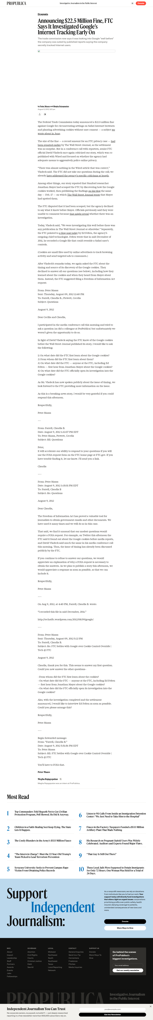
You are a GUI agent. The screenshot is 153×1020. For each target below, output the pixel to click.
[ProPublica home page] (56, 1000)
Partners (11, 964)
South (50, 958)
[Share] (40, 114)
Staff (9, 961)
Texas (50, 964)
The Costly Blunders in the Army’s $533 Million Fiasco (43, 840)
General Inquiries (76, 952)
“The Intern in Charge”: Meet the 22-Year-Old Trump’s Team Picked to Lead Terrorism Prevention (43, 855)
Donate (141, 3)
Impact (10, 955)
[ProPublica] (16, 3)
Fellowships (12, 976)
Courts (30, 958)
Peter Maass (45, 106)
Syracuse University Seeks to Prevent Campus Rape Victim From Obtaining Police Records (41, 869)
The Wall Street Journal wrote (83, 194)
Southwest (52, 961)
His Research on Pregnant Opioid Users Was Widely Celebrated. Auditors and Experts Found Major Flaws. (115, 842)
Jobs (9, 973)
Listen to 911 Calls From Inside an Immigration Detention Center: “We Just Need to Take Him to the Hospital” (116, 815)
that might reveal (79, 213)
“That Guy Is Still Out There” (102, 854)
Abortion (31, 952)
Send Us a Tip (75, 955)
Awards (10, 967)
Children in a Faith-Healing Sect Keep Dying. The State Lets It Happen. (43, 828)
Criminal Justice (34, 961)
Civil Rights (32, 955)
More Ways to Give (125, 928)
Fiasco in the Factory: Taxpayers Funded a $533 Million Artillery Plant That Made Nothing (115, 828)
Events (10, 970)
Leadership (12, 958)
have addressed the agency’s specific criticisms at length (78, 175)
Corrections (74, 958)
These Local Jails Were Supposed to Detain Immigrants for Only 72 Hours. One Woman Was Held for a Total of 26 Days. (115, 870)
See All (30, 967)
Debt (29, 964)
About (9, 952)
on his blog (94, 190)
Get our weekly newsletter (128, 970)
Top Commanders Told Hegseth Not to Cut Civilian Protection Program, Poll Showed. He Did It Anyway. (42, 813)
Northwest (52, 955)
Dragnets (43, 14)
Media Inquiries (75, 967)
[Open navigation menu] (132, 3)
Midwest (52, 952)
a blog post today (68, 232)
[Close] (150, 1006)
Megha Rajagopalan (61, 106)
